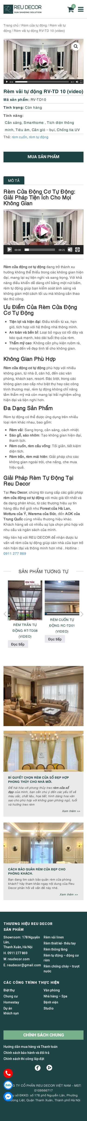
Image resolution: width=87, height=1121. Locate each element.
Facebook (38, 1068)
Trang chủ (11, 25)
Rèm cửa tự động (34, 25)
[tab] (13, 180)
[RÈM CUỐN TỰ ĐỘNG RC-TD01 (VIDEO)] (62, 597)
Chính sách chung (43, 1034)
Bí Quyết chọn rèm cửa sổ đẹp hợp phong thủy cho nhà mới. (38, 779)
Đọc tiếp (18, 644)
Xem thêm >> (71, 811)
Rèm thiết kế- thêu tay (60, 943)
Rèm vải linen (54, 937)
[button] (76, 46)
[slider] (40, 250)
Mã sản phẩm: (16, 99)
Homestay (11, 1002)
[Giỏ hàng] (70, 9)
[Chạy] (9, 249)
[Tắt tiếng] (70, 249)
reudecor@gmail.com (24, 965)
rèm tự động (38, 136)
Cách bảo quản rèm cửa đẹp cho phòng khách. (36, 871)
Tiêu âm (23, 129)
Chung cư (10, 996)
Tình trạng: (13, 107)
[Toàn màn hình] (77, 249)
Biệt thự (9, 990)
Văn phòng (52, 990)
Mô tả (14, 180)
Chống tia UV (68, 129)
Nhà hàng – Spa (55, 996)
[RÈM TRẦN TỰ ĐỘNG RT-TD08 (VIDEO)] (25, 600)
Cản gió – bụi (43, 129)
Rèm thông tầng (56, 949)
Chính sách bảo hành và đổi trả (26, 1053)
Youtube (49, 1068)
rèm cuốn (19, 136)
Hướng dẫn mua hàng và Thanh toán (30, 1047)
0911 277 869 (14, 553)
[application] (43, 231)
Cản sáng (13, 122)
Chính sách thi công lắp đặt (23, 1059)
